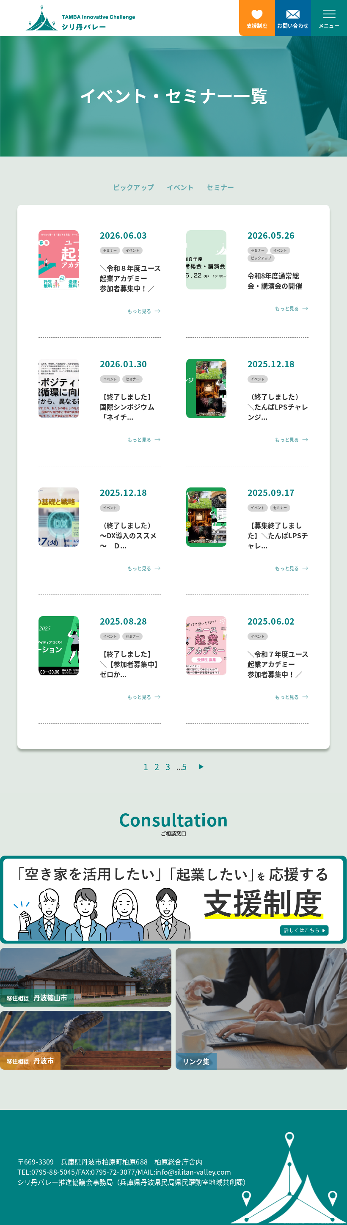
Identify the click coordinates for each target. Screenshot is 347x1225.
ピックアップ (133, 187)
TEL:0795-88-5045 (46, 1172)
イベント (180, 187)
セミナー (220, 187)
